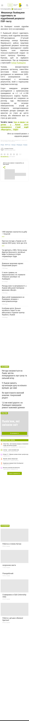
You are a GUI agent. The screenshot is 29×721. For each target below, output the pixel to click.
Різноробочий (7, 573)
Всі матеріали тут (14, 433)
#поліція (13, 145)
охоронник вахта (9, 565)
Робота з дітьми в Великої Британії (12, 619)
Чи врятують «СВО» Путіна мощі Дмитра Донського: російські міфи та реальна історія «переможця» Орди (14, 253)
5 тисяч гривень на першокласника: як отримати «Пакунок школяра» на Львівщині (13, 275)
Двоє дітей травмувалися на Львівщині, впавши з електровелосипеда (13, 299)
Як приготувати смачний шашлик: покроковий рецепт (13, 395)
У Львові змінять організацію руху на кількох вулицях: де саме (14, 385)
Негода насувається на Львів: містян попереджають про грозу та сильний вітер (14, 374)
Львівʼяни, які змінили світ (11, 423)
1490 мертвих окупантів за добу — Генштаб (14, 233)
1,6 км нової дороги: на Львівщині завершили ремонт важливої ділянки (13, 405)
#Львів (2, 145)
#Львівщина (19, 145)
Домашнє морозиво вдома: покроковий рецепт (12, 264)
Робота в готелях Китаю (11, 544)
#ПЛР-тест (8, 145)
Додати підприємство (14, 473)
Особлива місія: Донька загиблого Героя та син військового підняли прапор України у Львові (13, 311)
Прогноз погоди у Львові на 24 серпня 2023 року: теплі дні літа (14, 242)
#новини (25, 145)
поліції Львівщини (18, 63)
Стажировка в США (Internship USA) (14, 596)
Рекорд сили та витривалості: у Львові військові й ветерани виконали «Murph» (14, 288)
